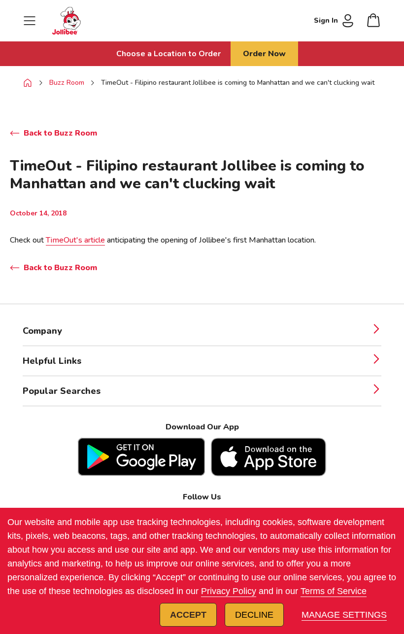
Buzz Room (66, 82)
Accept (188, 615)
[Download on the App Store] (269, 457)
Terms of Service (334, 591)
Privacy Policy (228, 591)
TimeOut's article (75, 240)
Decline (254, 615)
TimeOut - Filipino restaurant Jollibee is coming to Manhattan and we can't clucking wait (237, 82)
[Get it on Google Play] (141, 457)
